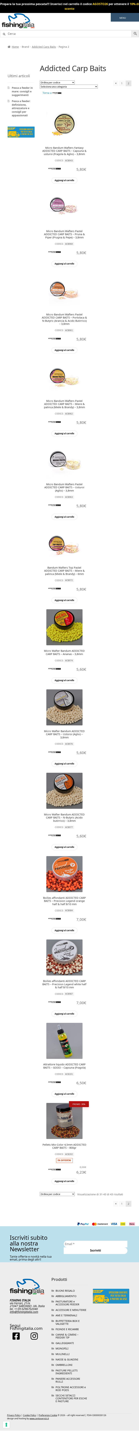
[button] (122, 18)
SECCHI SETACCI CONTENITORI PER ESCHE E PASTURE (71, 1398)
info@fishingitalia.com (24, 1312)
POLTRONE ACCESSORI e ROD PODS (71, 1388)
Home (15, 46)
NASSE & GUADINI (67, 1359)
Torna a (47, 93)
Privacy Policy (14, 1415)
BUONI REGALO (65, 1290)
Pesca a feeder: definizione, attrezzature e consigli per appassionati (21, 108)
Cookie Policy (29, 1415)
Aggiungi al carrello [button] (64, 180)
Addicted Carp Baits (44, 46)
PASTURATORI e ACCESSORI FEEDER (67, 1303)
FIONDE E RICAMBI (67, 1329)
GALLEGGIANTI (65, 1343)
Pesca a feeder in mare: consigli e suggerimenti (22, 91)
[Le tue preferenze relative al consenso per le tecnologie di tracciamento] (6, 1424)
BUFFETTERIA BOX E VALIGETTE (68, 1322)
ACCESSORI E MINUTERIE (71, 1310)
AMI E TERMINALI (66, 1315)
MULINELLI (63, 1354)
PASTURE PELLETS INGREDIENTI (67, 1372)
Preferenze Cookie (48, 1415)
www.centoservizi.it (39, 1418)
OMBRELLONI (64, 1365)
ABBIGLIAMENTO (66, 1296)
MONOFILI (62, 1348)
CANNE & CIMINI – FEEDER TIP (67, 1336)
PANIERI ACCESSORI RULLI (68, 1380)
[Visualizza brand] (54, 170)
